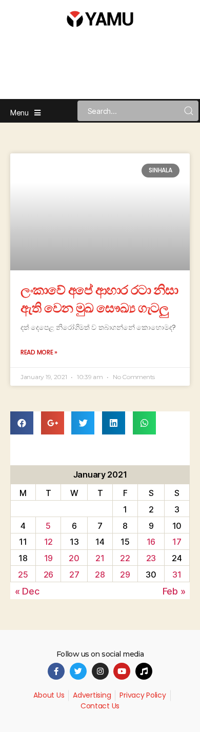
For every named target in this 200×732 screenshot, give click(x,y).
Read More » (39, 352)
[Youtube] (121, 671)
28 (100, 574)
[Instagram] (100, 671)
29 (125, 574)
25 (23, 574)
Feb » (174, 591)
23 (151, 558)
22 (125, 558)
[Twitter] (78, 671)
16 (151, 542)
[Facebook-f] (56, 671)
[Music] (143, 671)
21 (99, 558)
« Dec (27, 591)
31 (176, 574)
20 (74, 558)
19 (48, 558)
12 (48, 542)
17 (176, 542)
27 (74, 574)
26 (48, 574)
